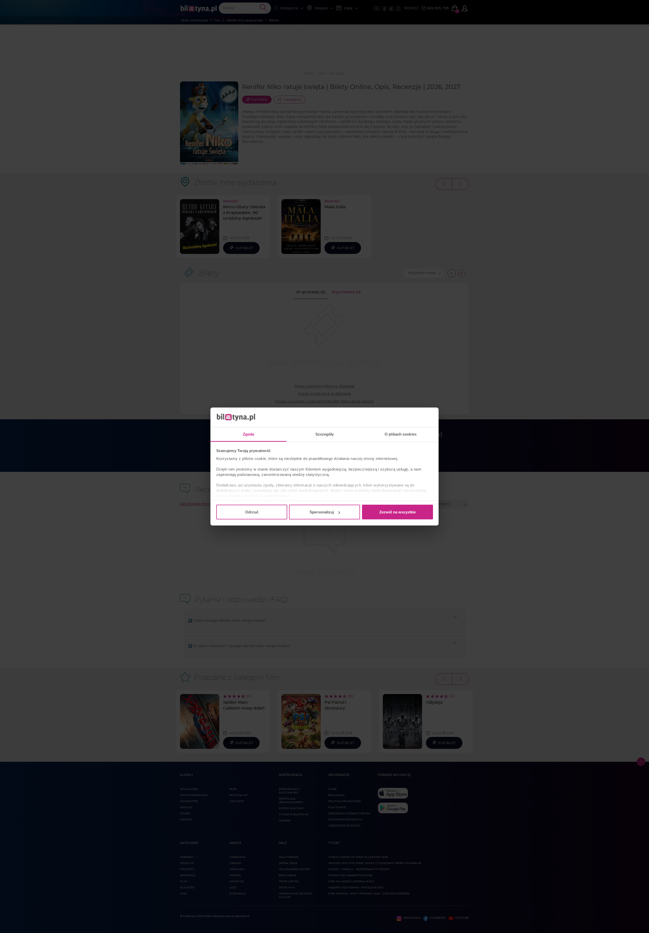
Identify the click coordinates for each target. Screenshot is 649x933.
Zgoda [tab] (248, 434)
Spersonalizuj (322, 512)
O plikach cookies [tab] (401, 434)
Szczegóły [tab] (324, 434)
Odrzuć (251, 512)
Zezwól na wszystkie (397, 512)
